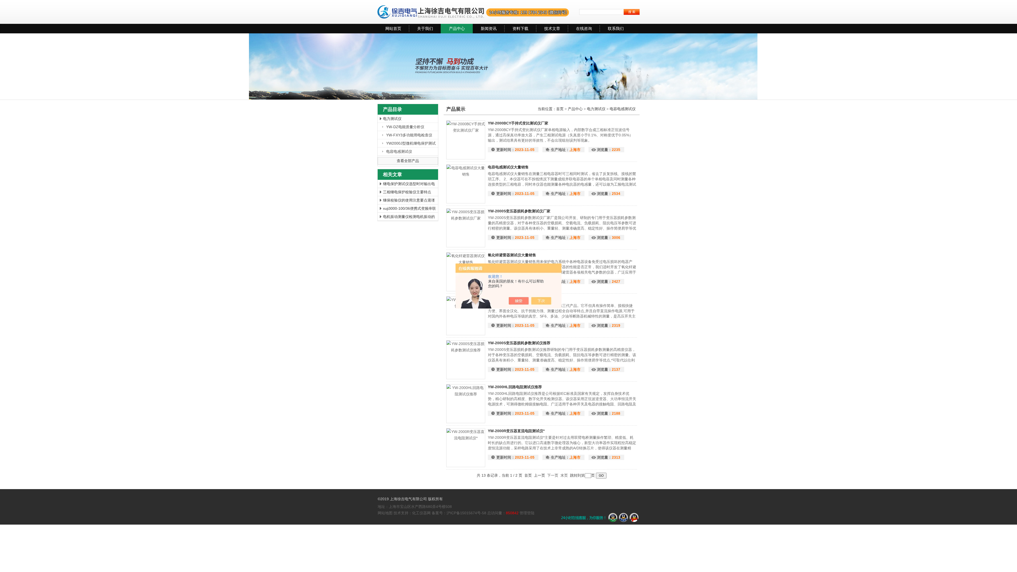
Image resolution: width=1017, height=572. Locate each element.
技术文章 (552, 28)
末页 (564, 475)
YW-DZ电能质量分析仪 (405, 127)
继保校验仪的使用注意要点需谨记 (409, 201)
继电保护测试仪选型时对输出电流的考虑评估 (409, 185)
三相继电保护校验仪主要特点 (407, 192)
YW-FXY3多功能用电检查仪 (409, 135)
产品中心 (457, 28)
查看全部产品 (408, 161)
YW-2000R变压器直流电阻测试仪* (516, 431)
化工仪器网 (421, 513)
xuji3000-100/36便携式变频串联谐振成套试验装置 (409, 209)
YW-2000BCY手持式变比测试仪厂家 (518, 123)
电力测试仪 (392, 119)
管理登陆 (527, 513)
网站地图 (385, 513)
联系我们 (616, 28)
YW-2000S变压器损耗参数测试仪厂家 (519, 211)
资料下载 (520, 28)
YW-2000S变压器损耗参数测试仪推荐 (519, 343)
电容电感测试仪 (399, 151)
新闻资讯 (489, 28)
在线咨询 (584, 28)
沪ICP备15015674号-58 (466, 513)
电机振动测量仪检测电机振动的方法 (409, 218)
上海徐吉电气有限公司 (473, 12)
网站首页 (393, 28)
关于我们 (425, 28)
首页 (560, 109)
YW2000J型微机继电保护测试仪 (411, 144)
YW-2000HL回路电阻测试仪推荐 (515, 387)
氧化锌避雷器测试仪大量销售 (512, 255)
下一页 (552, 475)
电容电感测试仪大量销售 (508, 167)
